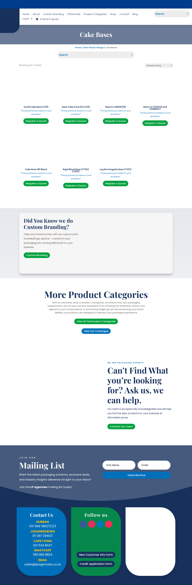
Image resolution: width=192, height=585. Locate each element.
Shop (113, 14)
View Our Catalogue (96, 4)
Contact (124, 14)
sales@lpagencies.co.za (42, 564)
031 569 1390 (38, 526)
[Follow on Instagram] (91, 524)
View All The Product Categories (96, 321)
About (36, 14)
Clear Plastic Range (93, 47)
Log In (25, 19)
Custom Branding (53, 14)
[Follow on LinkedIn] (100, 524)
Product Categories (95, 14)
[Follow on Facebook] (83, 524)
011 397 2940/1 (42, 536)
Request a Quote (36, 121)
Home (25, 14)
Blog (135, 14)
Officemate (73, 14)
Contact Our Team (121, 426)
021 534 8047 (42, 545)
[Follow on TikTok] (108, 524)
